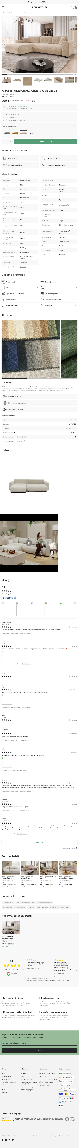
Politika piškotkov (65, 1136)
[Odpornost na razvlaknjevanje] (25, 437)
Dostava (23, 1073)
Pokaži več (39, 842)
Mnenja (4, 1090)
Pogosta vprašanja (27, 1087)
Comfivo (61, 246)
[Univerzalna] (68, 205)
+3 (72, 884)
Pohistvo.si (5, 13)
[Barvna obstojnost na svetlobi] (25, 441)
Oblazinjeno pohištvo (16, 13)
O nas (4, 1073)
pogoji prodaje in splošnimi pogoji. (57, 980)
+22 (15, 943)
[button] (39, 2)
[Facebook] (3, 1140)
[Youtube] (10, 1140)
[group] (9, 609)
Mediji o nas (6, 1079)
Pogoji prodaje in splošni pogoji (46, 1136)
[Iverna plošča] (69, 231)
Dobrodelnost (6, 1076)
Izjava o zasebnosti (27, 1136)
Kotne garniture (30, 13)
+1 (53, 884)
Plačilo (23, 1076)
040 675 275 (46, 1076)
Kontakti (4, 1092)
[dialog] (19, 107)
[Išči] (72, 7)
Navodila (62, 254)
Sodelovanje (6, 1087)
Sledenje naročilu (26, 1079)
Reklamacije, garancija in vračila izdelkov (29, 1083)
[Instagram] (7, 1140)
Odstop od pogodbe (27, 1090)
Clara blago (7, 382)
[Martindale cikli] (14, 432)
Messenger (45, 1085)
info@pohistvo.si (47, 1082)
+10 (15, 884)
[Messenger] (14, 1140)
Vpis (39, 1050)
